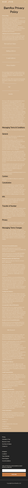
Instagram (4, 451)
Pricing (3, 437)
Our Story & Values (6, 444)
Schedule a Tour (6, 439)
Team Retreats (5, 456)
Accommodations (6, 461)
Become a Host (6, 441)
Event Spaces (5, 458)
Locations (4, 454)
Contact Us (4, 446)
